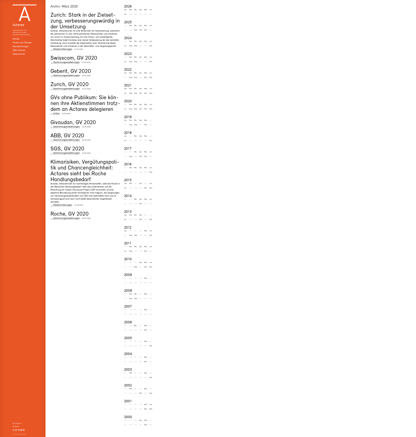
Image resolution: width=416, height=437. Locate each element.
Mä (135, 10)
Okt (140, 30)
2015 (128, 180)
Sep (135, 30)
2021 (128, 85)
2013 (128, 212)
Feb (130, 10)
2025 (128, 22)
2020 (128, 101)
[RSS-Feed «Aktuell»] (13, 430)
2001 (128, 401)
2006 (128, 322)
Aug (130, 46)
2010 (128, 259)
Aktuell (16, 38)
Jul (125, 14)
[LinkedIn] (23, 430)
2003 (128, 369)
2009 (128, 275)
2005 (128, 338)
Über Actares (19, 50)
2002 (128, 385)
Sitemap (16, 426)
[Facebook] (16, 430)
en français (17, 423)
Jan (125, 10)
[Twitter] (18, 430)
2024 (128, 38)
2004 (128, 354)
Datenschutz (19, 54)
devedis (23, 434)
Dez (150, 46)
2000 (128, 417)
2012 (128, 227)
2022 (128, 69)
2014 (128, 196)
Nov (145, 30)
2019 (128, 117)
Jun (150, 10)
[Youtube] (21, 430)
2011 (127, 243)
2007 (128, 306)
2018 (128, 133)
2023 (128, 54)
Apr (140, 10)
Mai (145, 10)
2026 (128, 6)
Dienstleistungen (21, 46)
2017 (128, 148)
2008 (128, 290)
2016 (128, 164)
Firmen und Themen (22, 42)
